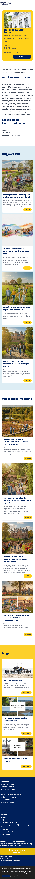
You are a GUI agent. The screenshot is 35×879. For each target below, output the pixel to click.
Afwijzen (14, 876)
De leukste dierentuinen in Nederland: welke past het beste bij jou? (17, 500)
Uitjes (3, 792)
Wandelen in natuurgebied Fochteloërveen (15, 719)
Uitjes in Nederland (7, 784)
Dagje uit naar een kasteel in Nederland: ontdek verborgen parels (16, 363)
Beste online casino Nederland (11, 794)
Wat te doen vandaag (8, 789)
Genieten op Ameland (12, 680)
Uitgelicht (4, 817)
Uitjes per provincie (7, 787)
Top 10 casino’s (6, 834)
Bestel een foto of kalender (10, 832)
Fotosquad (5, 829)
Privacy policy (5, 800)
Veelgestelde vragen (8, 802)
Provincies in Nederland (9, 822)
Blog (2, 820)
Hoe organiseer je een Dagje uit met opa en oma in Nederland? (16, 195)
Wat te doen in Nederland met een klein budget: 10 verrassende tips (16, 617)
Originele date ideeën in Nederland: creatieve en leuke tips (16, 251)
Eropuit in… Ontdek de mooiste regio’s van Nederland (16, 308)
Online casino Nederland (9, 797)
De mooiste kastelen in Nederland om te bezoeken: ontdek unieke (15, 559)
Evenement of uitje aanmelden (17, 851)
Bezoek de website (22, 57)
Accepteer (5, 876)
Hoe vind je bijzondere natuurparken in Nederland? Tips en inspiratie (15, 441)
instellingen (25, 873)
